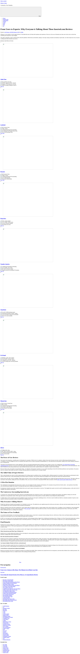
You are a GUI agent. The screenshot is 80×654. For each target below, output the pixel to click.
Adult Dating (5, 20)
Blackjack (5, 610)
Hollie (22, 32)
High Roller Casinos (7, 621)
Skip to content (3, 1)
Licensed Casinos (6, 624)
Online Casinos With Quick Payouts (10, 589)
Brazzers (2, 171)
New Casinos (5, 626)
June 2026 (5, 645)
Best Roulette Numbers (7, 595)
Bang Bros (3, 218)
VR (3, 25)
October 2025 (5, 649)
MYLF (2, 447)
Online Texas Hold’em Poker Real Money (11, 585)
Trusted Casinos (6, 637)
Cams (4, 22)
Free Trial (2, 133)
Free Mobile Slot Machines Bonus (9, 592)
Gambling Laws (6, 618)
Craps (4, 612)
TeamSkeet (3, 309)
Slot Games (5, 632)
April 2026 (5, 646)
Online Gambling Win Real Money (10, 583)
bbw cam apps (27, 508)
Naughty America (5, 264)
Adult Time (3, 79)
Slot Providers (6, 634)
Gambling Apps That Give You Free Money (11, 588)
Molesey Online (3, 3)
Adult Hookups (6, 606)
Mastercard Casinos (7, 625)
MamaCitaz (3, 401)
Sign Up (2, 86)
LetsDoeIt (2, 125)
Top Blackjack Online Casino (9, 591)
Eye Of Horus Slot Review (8, 594)
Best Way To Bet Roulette (8, 579)
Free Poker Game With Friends (9, 586)
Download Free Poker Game (8, 598)
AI (3, 26)
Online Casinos (6, 628)
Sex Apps (5, 630)
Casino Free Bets (6, 597)
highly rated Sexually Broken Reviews (64, 479)
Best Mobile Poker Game (8, 601)
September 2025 (6, 650)
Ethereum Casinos (6, 616)
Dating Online (6, 615)
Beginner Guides (6, 608)
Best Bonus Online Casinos (8, 584)
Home (4, 18)
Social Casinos (6, 635)
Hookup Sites (5, 19)
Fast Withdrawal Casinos (8, 617)
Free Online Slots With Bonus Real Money (11, 582)
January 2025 (5, 652)
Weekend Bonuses (6, 639)
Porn (4, 23)
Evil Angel (3, 355)
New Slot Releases (6, 627)
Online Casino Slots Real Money (9, 593)
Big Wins (5, 609)
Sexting (4, 21)
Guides (4, 620)
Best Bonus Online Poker (8, 580)
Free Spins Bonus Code (7, 596)
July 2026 (5, 644)
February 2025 (6, 651)
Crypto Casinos (6, 613)
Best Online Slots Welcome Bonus (10, 600)
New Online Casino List (8, 587)
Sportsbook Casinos (7, 636)
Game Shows (5, 619)
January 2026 (5, 647)
